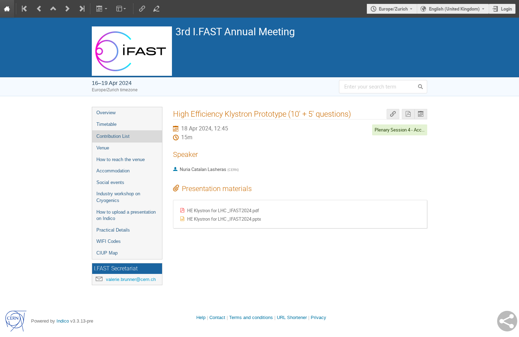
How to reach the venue (120, 159)
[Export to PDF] (408, 114)
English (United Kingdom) (454, 9)
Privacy (318, 317)
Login (506, 9)
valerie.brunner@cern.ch (131, 279)
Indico (62, 321)
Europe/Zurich (393, 9)
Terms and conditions (251, 317)
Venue (102, 148)
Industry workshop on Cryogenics (118, 197)
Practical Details (113, 230)
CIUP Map (107, 253)
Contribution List (113, 136)
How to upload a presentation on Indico (126, 215)
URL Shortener (292, 317)
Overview (105, 112)
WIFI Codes (108, 241)
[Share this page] (507, 321)
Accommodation (113, 170)
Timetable (106, 124)
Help (200, 317)
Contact (217, 317)
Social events (110, 182)
